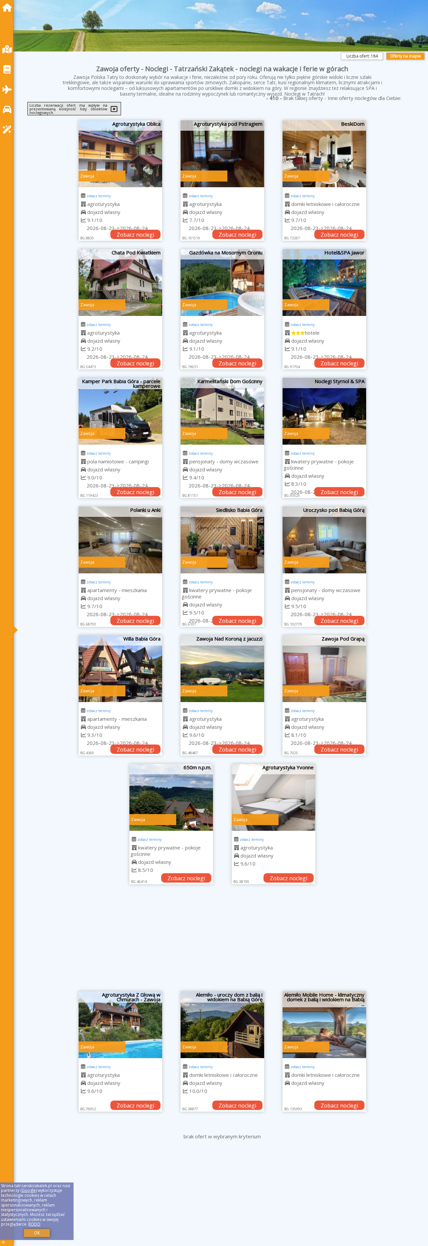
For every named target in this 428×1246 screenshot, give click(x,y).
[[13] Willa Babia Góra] (120, 668)
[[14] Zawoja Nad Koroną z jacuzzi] (222, 668)
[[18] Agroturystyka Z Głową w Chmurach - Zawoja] (120, 1024)
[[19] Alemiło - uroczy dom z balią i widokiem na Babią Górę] (222, 1024)
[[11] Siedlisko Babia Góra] (222, 539)
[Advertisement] (222, 941)
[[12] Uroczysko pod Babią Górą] (324, 539)
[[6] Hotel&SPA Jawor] (324, 282)
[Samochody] (8, 109)
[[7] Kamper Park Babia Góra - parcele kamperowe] (120, 411)
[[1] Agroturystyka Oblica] (120, 153)
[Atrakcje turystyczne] (8, 129)
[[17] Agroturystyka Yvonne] (273, 797)
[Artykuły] (8, 69)
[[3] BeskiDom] (324, 153)
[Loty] (8, 89)
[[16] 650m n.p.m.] (171, 797)
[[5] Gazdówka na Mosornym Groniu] (222, 282)
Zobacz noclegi (135, 234)
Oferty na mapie (405, 56)
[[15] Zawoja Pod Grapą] (324, 668)
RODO (34, 1224)
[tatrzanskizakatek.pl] (8, 7)
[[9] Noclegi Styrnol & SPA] (324, 411)
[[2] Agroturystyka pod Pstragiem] (222, 153)
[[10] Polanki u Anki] (120, 539)
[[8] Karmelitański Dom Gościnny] (222, 411)
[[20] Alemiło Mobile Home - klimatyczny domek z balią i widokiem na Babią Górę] (324, 1024)
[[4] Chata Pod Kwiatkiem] (120, 282)
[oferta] (83, 204)
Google (29, 1190)
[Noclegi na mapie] (8, 49)
